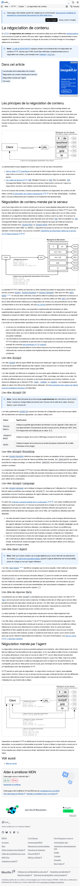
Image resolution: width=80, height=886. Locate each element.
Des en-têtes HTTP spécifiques (18, 171)
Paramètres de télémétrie (59, 872)
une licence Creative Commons (52, 882)
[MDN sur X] (10, 832)
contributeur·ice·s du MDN (49, 791)
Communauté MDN (35, 843)
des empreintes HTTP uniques (34, 345)
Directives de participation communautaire (49, 875)
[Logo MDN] (6, 822)
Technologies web (61, 843)
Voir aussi (6, 81)
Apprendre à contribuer (12, 785)
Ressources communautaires (39, 846)
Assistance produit (9, 861)
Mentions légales (24, 875)
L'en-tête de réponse (17, 592)
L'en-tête (11, 357)
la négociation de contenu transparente (30, 194)
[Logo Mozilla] (8, 871)
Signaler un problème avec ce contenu (41, 794)
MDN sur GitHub (34, 858)
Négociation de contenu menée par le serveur (20, 74)
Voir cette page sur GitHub (13, 794)
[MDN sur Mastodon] (14, 832)
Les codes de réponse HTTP (17, 180)
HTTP (6, 33)
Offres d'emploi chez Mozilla (12, 850)
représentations (72, 33)
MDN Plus (5, 858)
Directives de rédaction (36, 850)
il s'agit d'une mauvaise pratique (28, 559)
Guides (56, 853)
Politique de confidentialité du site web (32, 872)
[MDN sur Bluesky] (6, 832)
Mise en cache (11, 763)
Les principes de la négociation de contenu (19, 71)
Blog (3, 846)
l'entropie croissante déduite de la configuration (31, 502)
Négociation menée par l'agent (14, 78)
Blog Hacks (58, 864)
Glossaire (57, 860)
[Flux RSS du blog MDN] (18, 832)
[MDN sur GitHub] (3, 832)
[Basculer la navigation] (77, 2)
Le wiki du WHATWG (20, 49)
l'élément (47, 54)
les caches (41, 305)
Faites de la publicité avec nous (13, 854)
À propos (5, 843)
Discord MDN (33, 854)
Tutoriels (57, 856)
